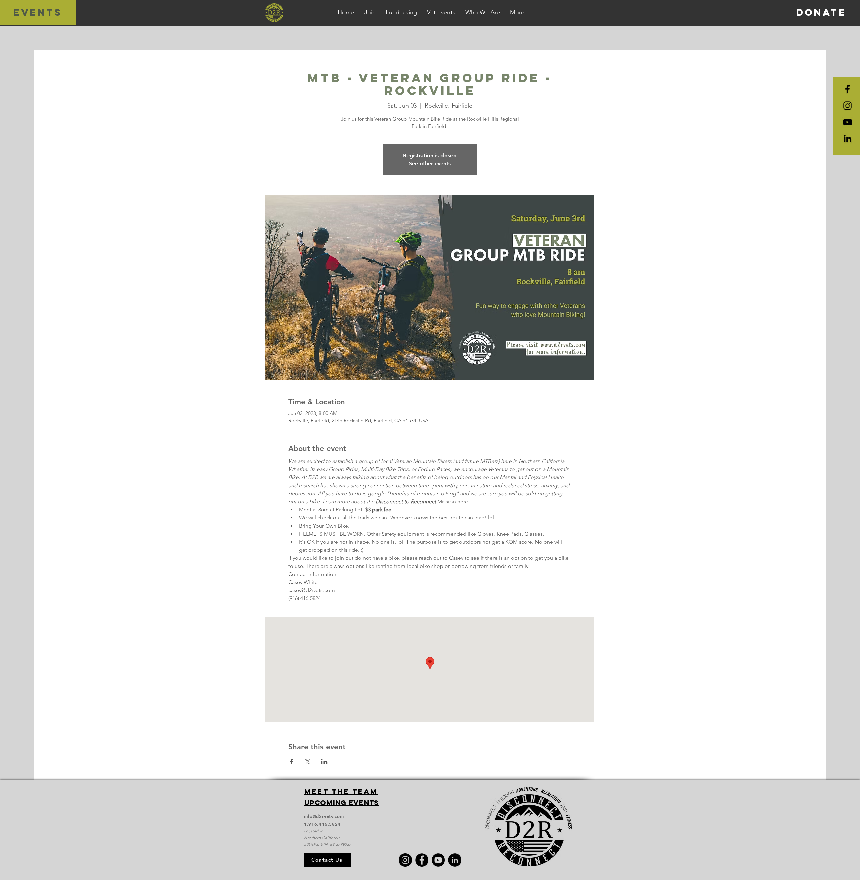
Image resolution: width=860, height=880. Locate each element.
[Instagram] (405, 860)
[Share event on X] (308, 761)
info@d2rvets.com (324, 816)
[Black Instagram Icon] (847, 105)
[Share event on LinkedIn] (324, 761)
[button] (517, 12)
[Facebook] (421, 860)
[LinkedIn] (847, 138)
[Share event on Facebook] (291, 761)
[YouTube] (847, 122)
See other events (430, 163)
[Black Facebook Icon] (847, 89)
